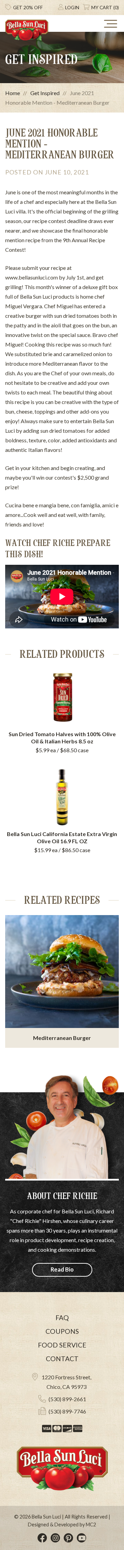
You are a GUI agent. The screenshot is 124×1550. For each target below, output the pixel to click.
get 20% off (28, 7)
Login (72, 7)
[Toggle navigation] (110, 23)
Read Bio (62, 1269)
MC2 (91, 1524)
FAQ (62, 1317)
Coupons (62, 1331)
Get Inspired (45, 93)
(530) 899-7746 (67, 1411)
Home (12, 93)
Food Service (62, 1345)
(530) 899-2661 (67, 1399)
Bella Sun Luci (46, 1517)
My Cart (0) (105, 7)
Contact (62, 1359)
